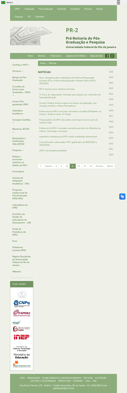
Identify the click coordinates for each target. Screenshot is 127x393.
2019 (111, 105)
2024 (111, 77)
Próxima (99, 166)
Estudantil (75, 9)
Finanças (19, 17)
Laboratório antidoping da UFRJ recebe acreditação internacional (68, 136)
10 (67, 166)
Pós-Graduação (46, 9)
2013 (111, 138)
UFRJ (17, 9)
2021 (111, 94)
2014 (111, 132)
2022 (111, 88)
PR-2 (72, 30)
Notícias (41, 56)
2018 (111, 110)
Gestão (99, 9)
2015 (111, 127)
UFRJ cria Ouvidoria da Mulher (53, 150)
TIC (29, 17)
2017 (111, 116)
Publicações (55, 56)
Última (110, 166)
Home (30, 56)
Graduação (29, 9)
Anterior (48, 166)
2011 (111, 149)
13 (85, 166)
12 (79, 166)
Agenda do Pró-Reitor (75, 56)
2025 (111, 72)
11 (73, 166)
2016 (111, 121)
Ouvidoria (39, 17)
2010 (111, 154)
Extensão (61, 9)
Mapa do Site (96, 56)
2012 (111, 143)
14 (91, 166)
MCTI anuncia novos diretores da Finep (56, 89)
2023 (111, 83)
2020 (111, 99)
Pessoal (88, 9)
